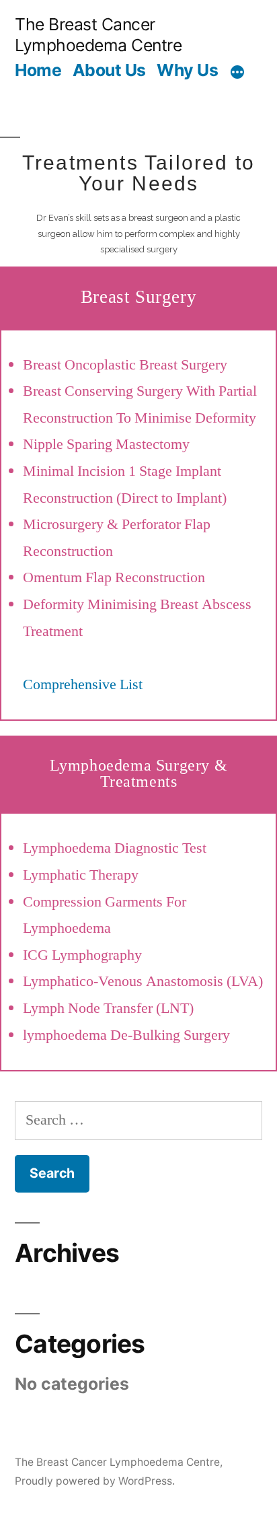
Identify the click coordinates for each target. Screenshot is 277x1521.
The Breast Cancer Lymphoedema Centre (98, 34)
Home (38, 70)
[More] (237, 72)
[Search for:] (138, 1119)
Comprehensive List (83, 684)
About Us (109, 70)
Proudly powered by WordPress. (95, 1481)
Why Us (187, 70)
